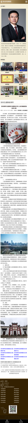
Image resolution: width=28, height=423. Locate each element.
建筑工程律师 (16, 392)
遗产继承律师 (3, 398)
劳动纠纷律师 (3, 400)
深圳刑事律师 (3, 390)
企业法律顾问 (3, 402)
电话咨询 (21, 422)
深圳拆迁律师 (3, 394)
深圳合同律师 (3, 396)
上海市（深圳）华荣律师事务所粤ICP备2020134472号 (14, 417)
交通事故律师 (16, 396)
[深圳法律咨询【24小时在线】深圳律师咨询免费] (6, 2)
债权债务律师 (16, 388)
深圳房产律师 (3, 392)
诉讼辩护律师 (16, 402)
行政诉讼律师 (16, 398)
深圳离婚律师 (3, 388)
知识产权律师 (16, 394)
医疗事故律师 (16, 390)
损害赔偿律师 (16, 400)
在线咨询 (7, 422)
